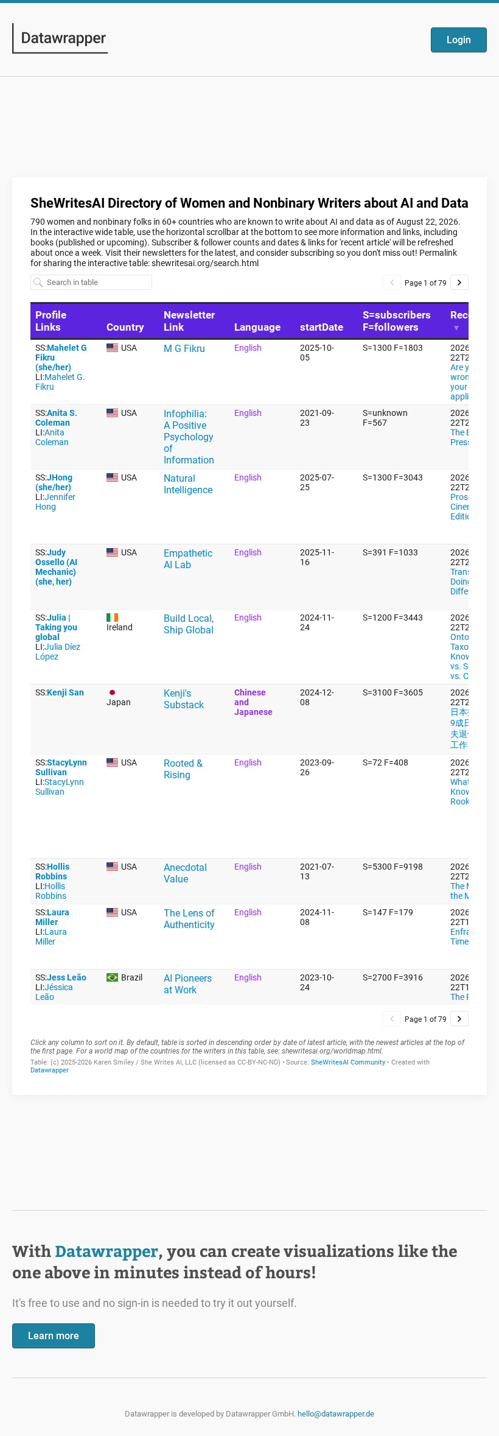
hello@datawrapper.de (336, 1413)
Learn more (53, 1336)
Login (459, 40)
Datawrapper (106, 1250)
